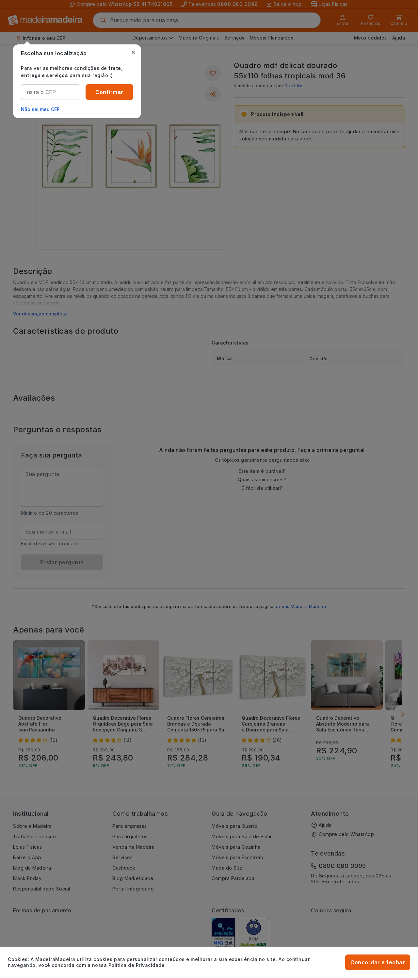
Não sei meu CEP (40, 109)
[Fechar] (133, 52)
